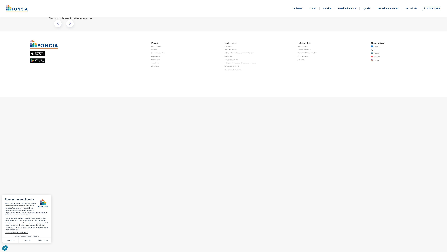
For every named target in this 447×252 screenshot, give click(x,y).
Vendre (327, 8)
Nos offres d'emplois (157, 53)
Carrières (154, 49)
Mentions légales (230, 49)
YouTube (377, 57)
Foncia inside (155, 60)
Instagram (377, 60)
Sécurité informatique (232, 66)
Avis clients (155, 63)
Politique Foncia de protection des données (239, 53)
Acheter (297, 8)
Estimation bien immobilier (307, 53)
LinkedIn (377, 53)
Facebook (377, 46)
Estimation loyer (303, 56)
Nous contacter (303, 46)
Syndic (367, 8)
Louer (312, 8)
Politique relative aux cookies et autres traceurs (240, 63)
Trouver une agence (304, 49)
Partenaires (155, 66)
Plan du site (228, 46)
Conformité (228, 56)
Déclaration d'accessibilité (233, 70)
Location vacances (388, 8)
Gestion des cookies (231, 60)
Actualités (411, 8)
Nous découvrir (156, 46)
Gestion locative (347, 8)
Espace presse (156, 56)
